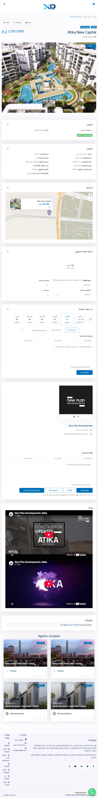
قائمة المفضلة (6, 771)
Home (94, 16)
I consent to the (80, 367)
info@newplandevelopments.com (76, 434)
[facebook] (93, 766)
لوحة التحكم (6, 783)
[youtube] (75, 766)
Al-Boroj (60, 670)
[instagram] (69, 766)
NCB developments (64, 713)
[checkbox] (91, 367)
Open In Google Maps (84, 135)
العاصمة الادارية (88, 36)
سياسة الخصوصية (9, 794)
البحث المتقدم (6, 750)
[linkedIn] (81, 766)
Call (68, 490)
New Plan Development (81, 425)
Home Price (87, 280)
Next (90, 319)
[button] (6, 77)
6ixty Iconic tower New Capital (67, 663)
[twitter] (87, 766)
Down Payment (85, 290)
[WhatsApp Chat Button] (92, 792)
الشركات (6, 766)
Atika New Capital (44, 201)
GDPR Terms (86, 367)
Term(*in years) (44, 280)
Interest (46, 290)
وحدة (94, 27)
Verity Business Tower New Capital (69, 706)
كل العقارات (6, 777)
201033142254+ (82, 429)
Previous (83, 319)
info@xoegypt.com (19, 750)
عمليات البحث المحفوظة (5, 758)
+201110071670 (19, 745)
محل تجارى (87, 16)
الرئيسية (6, 745)
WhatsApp (53, 490)
